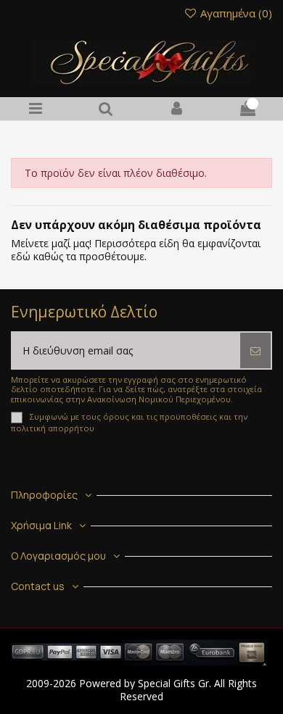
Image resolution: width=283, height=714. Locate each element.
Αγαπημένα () (234, 13)
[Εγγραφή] (255, 350)
